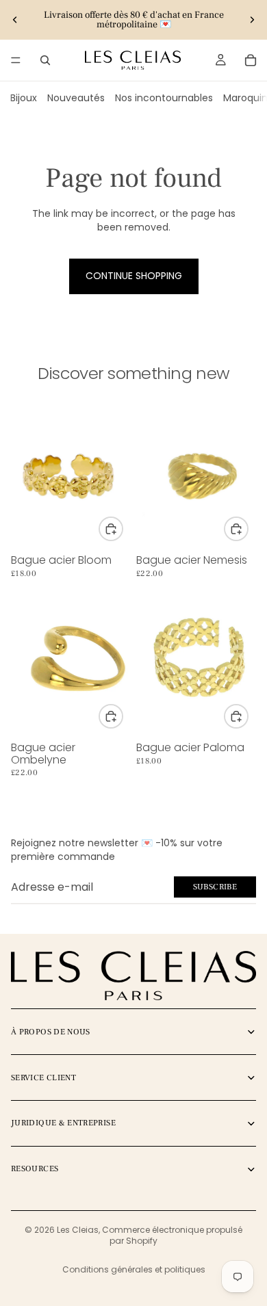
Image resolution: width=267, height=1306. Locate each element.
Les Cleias (78, 1230)
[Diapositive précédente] (15, 20)
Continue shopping (134, 276)
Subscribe (215, 887)
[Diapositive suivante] (252, 20)
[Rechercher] (45, 60)
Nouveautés (76, 98)
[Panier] (251, 60)
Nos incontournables (164, 98)
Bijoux (23, 98)
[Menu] (15, 60)
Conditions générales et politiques (133, 1269)
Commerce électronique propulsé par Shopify (172, 1235)
